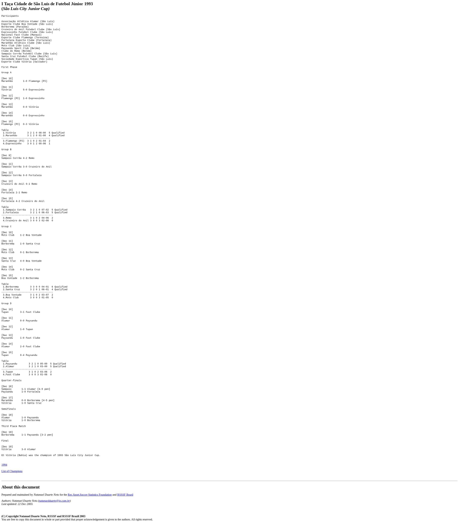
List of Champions (11, 471)
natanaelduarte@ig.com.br (54, 500)
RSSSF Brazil (125, 494)
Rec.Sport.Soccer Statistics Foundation (90, 494)
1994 (4, 464)
